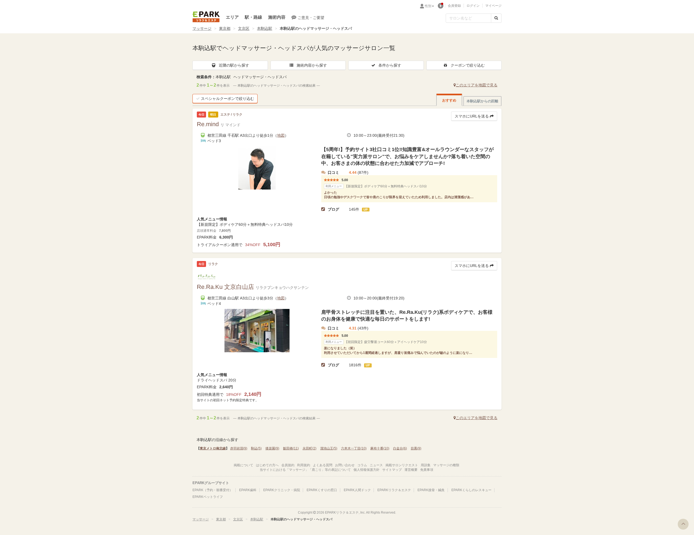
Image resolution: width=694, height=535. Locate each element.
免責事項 (426, 470)
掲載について (243, 465)
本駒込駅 (264, 28)
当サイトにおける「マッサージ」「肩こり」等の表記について (305, 470)
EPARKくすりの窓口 (322, 490)
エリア (232, 17)
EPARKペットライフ (207, 497)
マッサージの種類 (446, 465)
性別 (428, 6)
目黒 (416, 448)
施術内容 (276, 17)
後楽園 (272, 448)
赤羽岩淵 (238, 448)
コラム (362, 465)
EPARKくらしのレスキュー (471, 490)
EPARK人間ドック (357, 490)
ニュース (376, 465)
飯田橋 (291, 448)
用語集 (425, 465)
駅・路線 (253, 17)
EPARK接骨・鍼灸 (431, 490)
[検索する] (496, 18)
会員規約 (287, 465)
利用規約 (303, 465)
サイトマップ (392, 470)
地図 (281, 135)
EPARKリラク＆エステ (206, 16)
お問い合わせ (345, 465)
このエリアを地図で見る (476, 85)
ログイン (473, 6)
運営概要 (410, 470)
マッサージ (201, 28)
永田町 (309, 448)
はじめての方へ (267, 465)
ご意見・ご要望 (311, 17)
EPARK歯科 (247, 490)
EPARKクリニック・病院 (281, 490)
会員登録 (454, 6)
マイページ (493, 6)
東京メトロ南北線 (213, 448)
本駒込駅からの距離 (482, 101)
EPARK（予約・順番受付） (212, 490)
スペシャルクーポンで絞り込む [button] (227, 98)
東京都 (224, 28)
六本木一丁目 (354, 448)
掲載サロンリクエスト (401, 465)
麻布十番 (379, 448)
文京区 (243, 28)
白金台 (400, 448)
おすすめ (449, 100)
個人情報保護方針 (367, 470)
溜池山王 (328, 448)
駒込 (256, 448)
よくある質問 (322, 465)
